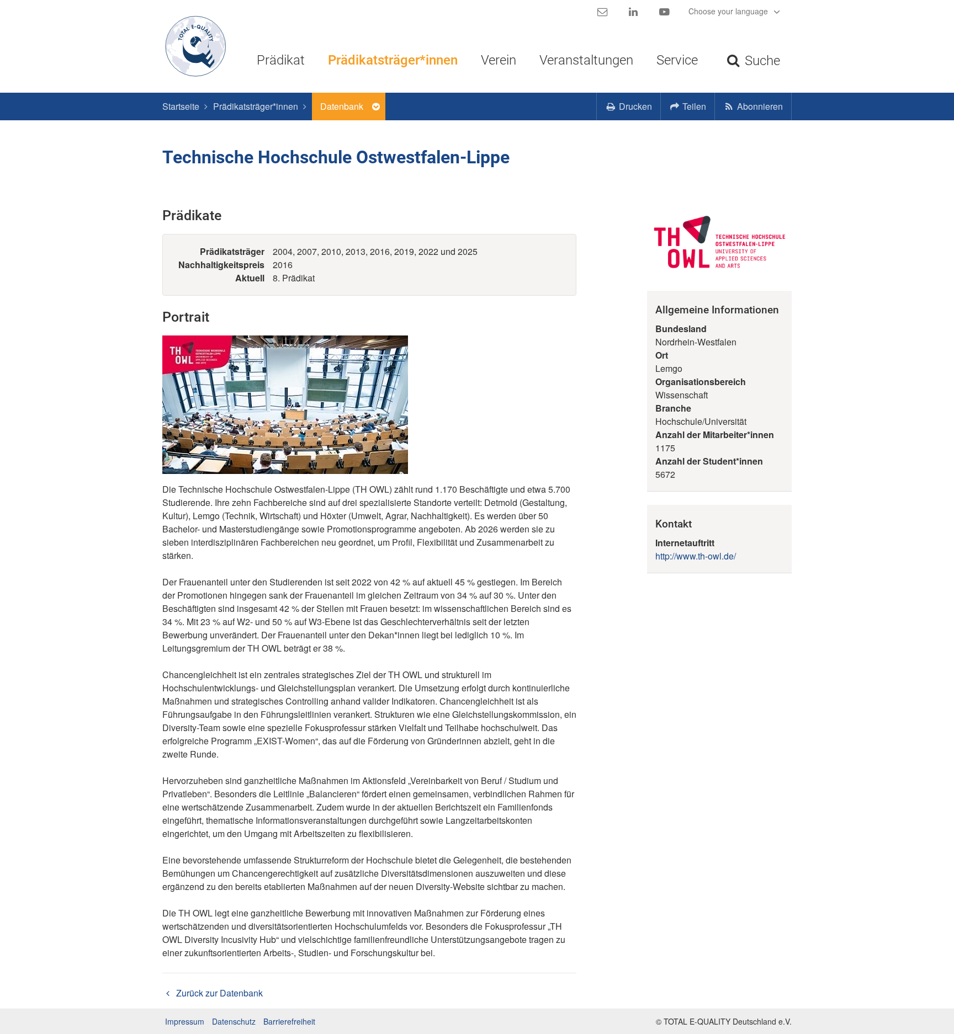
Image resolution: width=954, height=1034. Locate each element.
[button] (688, 106)
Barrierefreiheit (289, 1021)
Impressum (184, 1021)
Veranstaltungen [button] (586, 60)
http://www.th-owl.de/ (695, 556)
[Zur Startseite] (191, 46)
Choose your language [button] (729, 11)
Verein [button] (498, 60)
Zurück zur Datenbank (218, 993)
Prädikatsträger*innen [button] (393, 60)
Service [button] (677, 60)
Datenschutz (234, 1021)
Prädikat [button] (281, 60)
